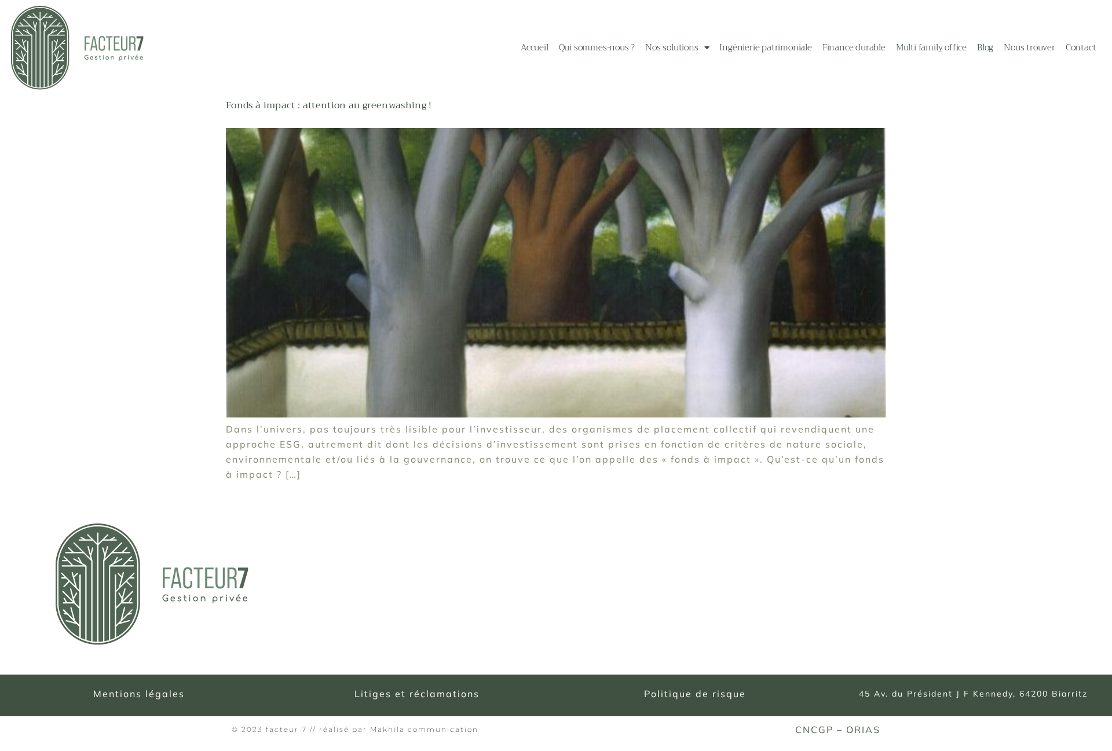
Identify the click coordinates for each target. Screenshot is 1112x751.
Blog (985, 47)
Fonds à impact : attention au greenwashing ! (329, 105)
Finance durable (854, 47)
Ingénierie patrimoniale (765, 47)
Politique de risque (695, 693)
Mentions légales (139, 693)
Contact (1081, 47)
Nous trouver (1029, 47)
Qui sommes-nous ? (597, 47)
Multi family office (931, 47)
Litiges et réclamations (417, 693)
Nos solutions (671, 47)
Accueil (534, 47)
